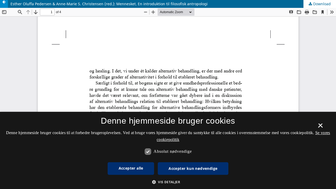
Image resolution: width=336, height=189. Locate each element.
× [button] (320, 127)
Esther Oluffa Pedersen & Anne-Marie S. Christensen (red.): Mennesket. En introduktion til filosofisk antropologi (109, 3)
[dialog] (168, 150)
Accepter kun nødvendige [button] (193, 168)
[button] (168, 182)
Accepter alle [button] (131, 168)
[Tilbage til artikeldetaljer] (4, 4)
